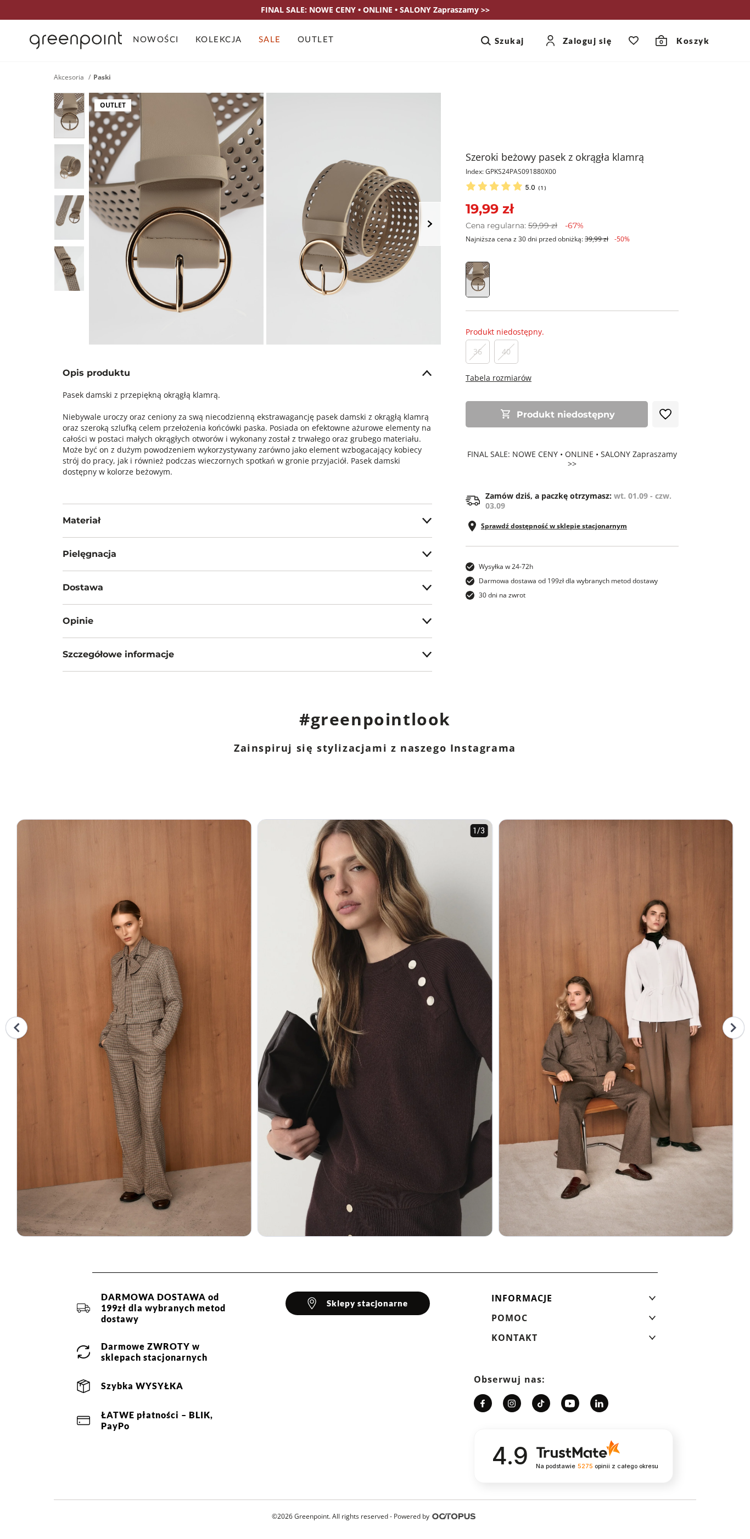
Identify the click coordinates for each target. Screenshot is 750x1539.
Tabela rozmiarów (498, 378)
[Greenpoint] (76, 40)
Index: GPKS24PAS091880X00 (511, 171)
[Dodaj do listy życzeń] (665, 414)
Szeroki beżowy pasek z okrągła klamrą (555, 157)
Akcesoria (69, 77)
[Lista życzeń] (634, 41)
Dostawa (83, 587)
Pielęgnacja (89, 554)
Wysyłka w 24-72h (506, 566)
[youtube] (570, 1403)
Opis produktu (96, 373)
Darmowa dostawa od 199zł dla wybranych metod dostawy (568, 580)
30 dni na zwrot (502, 595)
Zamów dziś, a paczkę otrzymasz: (578, 501)
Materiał (81, 520)
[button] (573, 1301)
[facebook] (483, 1403)
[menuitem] (160, 40)
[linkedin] (599, 1403)
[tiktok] (541, 1403)
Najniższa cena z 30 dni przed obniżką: (548, 239)
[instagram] (512, 1403)
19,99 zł (489, 209)
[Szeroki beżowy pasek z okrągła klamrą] (69, 115)
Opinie (78, 621)
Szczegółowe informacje (118, 654)
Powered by (411, 1516)
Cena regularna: (525, 225)
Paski (102, 77)
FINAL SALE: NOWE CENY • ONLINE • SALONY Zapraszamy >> (572, 459)
